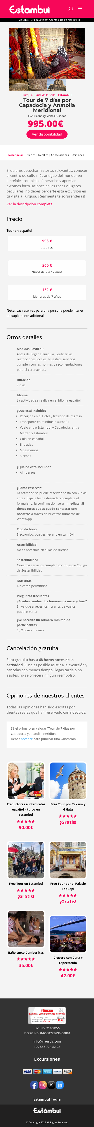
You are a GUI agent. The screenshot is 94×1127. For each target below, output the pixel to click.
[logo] (29, 9)
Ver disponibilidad (47, 134)
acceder (27, 739)
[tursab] (47, 1023)
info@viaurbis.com (47, 1041)
